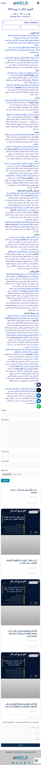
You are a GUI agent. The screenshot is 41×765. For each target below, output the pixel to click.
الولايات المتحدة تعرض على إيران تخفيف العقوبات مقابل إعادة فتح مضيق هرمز (22, 633)
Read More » (33, 497)
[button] (38, 3)
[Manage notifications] (36, 760)
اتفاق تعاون (10, 89)
